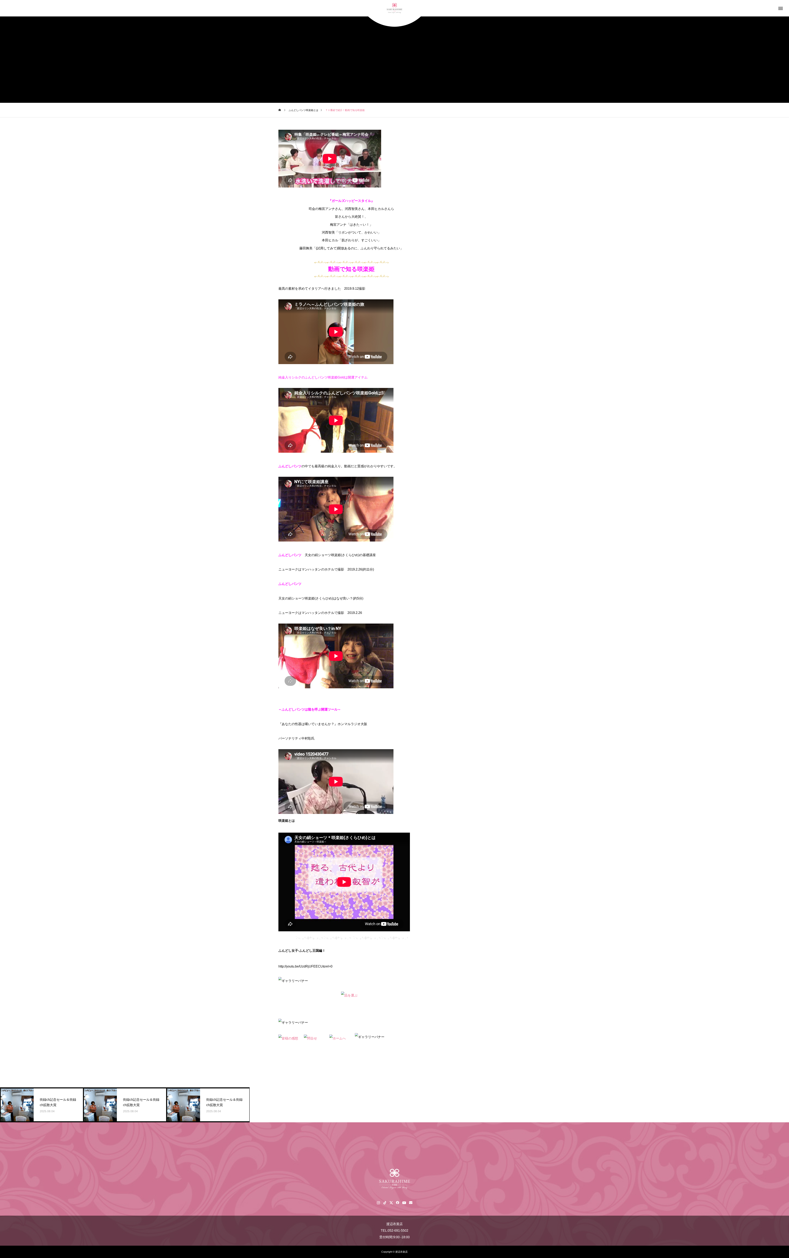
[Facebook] (397, 1202)
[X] (391, 1202)
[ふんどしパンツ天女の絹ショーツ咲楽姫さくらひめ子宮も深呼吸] (394, 8)
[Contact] (410, 1202)
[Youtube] (404, 1202)
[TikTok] (384, 1202)
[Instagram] (378, 1202)
